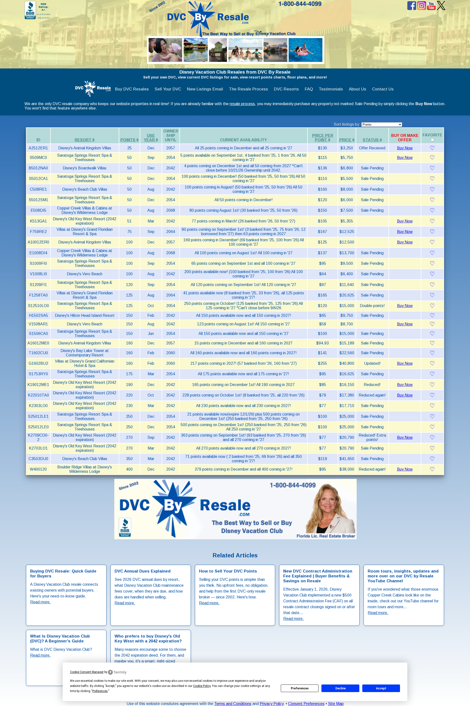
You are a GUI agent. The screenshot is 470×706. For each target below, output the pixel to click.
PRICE (345, 140)
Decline (340, 688)
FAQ (309, 89)
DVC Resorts (286, 89)
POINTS (128, 140)
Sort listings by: (347, 124)
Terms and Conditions (232, 704)
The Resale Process (248, 89)
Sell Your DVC (168, 89)
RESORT (83, 140)
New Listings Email (205, 89)
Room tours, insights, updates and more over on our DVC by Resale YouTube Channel (403, 576)
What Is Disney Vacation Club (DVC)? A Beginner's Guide (60, 638)
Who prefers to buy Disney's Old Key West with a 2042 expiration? (148, 638)
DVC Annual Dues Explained (143, 571)
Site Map (336, 704)
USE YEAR (150, 137)
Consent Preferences (306, 704)
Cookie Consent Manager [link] (87, 672)
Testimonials (331, 89)
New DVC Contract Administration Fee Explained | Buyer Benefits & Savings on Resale (317, 576)
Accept (381, 688)
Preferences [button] (100, 691)
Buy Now (405, 148)
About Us (357, 89)
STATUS (371, 140)
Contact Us (383, 89)
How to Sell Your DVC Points (228, 571)
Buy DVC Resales (132, 89)
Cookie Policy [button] (202, 686)
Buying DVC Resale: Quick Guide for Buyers (63, 573)
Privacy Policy (271, 704)
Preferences (300, 688)
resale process (242, 104)
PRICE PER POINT (322, 137)
